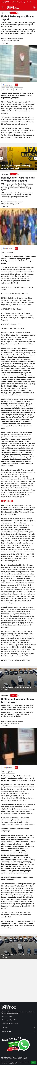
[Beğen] (3, 89)
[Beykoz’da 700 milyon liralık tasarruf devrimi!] (18, 680)
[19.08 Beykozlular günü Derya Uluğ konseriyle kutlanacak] (18, 158)
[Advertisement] (18, 981)
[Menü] (3, 7)
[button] (34, 7)
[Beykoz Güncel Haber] (13, 7)
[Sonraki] (5, 2)
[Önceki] (3, 2)
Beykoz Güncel (6, 38)
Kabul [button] (33, 1062)
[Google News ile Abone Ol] (7, 85)
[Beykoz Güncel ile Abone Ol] (16, 85)
